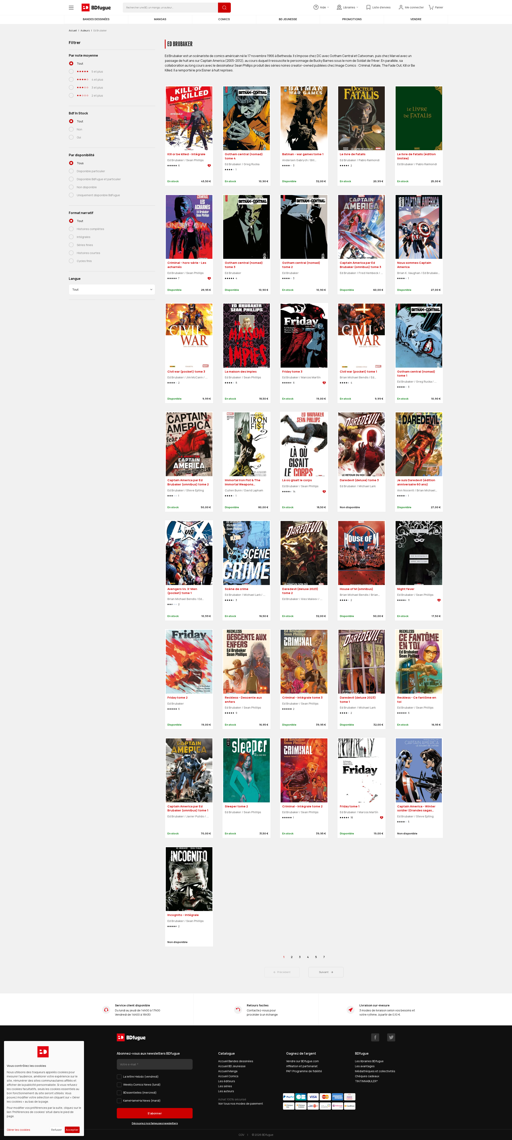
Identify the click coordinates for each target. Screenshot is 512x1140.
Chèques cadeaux (367, 1076)
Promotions (352, 19)
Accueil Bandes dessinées (235, 1061)
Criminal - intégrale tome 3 (302, 697)
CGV (241, 1135)
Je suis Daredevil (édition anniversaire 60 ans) (416, 482)
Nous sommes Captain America (414, 265)
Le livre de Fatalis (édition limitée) (416, 156)
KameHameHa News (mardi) (142, 1100)
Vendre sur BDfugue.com (302, 1061)
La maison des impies (241, 371)
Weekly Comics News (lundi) (142, 1084)
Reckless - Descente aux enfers (243, 699)
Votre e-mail (128, 1064)
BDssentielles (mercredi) (140, 1092)
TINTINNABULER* (366, 1081)
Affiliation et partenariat (302, 1066)
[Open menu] (71, 7)
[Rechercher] (224, 8)
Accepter (72, 1130)
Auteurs (85, 30)
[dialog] (44, 1088)
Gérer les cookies (18, 1130)
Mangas (160, 19)
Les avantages (365, 1066)
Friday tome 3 (292, 371)
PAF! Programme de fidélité (304, 1071)
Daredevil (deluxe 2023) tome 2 (300, 591)
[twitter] (391, 1037)
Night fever (405, 589)
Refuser (56, 1130)
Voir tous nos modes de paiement (240, 1103)
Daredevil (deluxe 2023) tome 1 (358, 699)
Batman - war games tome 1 (303, 154)
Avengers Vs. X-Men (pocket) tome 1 (182, 591)
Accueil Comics (228, 1076)
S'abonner (155, 1113)
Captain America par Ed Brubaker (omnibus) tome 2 (188, 482)
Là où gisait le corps (297, 480)
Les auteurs (226, 1091)
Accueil (73, 30)
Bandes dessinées (96, 19)
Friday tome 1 (350, 806)
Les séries (225, 1086)
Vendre (415, 19)
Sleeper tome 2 (236, 806)
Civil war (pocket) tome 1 (358, 371)
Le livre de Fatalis (352, 154)
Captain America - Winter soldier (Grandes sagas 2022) (416, 810)
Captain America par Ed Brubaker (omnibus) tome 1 (187, 808)
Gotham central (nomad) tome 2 (301, 265)
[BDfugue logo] (96, 8)
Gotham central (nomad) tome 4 (244, 156)
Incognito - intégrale (183, 915)
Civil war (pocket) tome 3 (186, 371)
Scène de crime (236, 589)
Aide (323, 7)
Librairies (349, 7)
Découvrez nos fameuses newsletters (155, 1123)
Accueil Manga (227, 1071)
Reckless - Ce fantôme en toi (416, 699)
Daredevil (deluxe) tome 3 (359, 480)
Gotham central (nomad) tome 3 (244, 265)
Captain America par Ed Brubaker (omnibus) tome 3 (360, 265)
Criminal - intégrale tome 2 (302, 806)
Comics (224, 19)
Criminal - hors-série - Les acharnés (186, 265)
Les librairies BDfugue (369, 1061)
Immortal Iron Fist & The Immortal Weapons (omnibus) (242, 484)
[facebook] (375, 1037)
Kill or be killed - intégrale (186, 154)
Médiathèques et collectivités (375, 1071)
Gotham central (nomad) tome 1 (416, 373)
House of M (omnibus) (356, 589)
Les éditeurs (226, 1081)
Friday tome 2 (177, 697)
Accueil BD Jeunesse (232, 1066)
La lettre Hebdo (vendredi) (141, 1076)
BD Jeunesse (288, 19)
